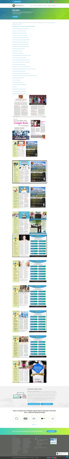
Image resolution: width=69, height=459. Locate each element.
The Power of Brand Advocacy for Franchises (19, 64)
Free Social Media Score (15, 450)
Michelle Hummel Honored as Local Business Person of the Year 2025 (23, 26)
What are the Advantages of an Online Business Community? (21, 59)
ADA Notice (37, 457)
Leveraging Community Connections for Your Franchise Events (21, 62)
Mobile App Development (26, 446)
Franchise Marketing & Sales (27, 442)
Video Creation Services (15, 446)
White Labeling (14, 452)
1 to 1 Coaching (25, 451)
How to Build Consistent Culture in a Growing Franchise (20, 28)
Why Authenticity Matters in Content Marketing (19, 84)
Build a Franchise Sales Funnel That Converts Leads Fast (20, 37)
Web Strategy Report (15, 451)
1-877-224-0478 (17, 1)
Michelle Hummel (21, 22)
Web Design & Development (16, 441)
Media (35, 5)
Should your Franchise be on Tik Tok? (17, 82)
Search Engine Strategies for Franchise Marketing (19, 57)
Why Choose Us (39, 5)
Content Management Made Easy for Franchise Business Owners (21, 55)
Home (31, 5)
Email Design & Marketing (27, 441)
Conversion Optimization (15, 445)
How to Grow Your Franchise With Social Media (19, 91)
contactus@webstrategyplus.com (41, 447)
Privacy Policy (32, 457)
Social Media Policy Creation (16, 447)
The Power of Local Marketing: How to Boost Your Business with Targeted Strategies (24, 75)
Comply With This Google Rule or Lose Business (19, 93)
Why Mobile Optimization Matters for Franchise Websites (20, 44)
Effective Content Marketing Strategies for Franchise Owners (21, 73)
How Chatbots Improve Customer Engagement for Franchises (21, 39)
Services (45, 5)
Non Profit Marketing (26, 447)
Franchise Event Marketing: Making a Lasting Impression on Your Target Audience (24, 68)
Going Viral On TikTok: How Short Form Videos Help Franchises (21, 66)
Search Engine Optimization (16, 442)
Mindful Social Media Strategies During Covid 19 (19, 88)
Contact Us (54, 5)
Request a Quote (25, 452)
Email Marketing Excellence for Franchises (18, 48)
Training (49, 5)
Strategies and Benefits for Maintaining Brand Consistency (20, 46)
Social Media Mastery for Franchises (17, 50)
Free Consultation (25, 450)
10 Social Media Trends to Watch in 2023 (18, 77)
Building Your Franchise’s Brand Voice (17, 53)
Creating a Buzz (14, 86)
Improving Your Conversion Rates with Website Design (20, 41)
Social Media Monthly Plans (16, 438)
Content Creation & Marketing (16, 443)
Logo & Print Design (26, 445)
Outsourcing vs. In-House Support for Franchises (19, 30)
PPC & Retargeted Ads (26, 443)
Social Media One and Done (27, 438)
